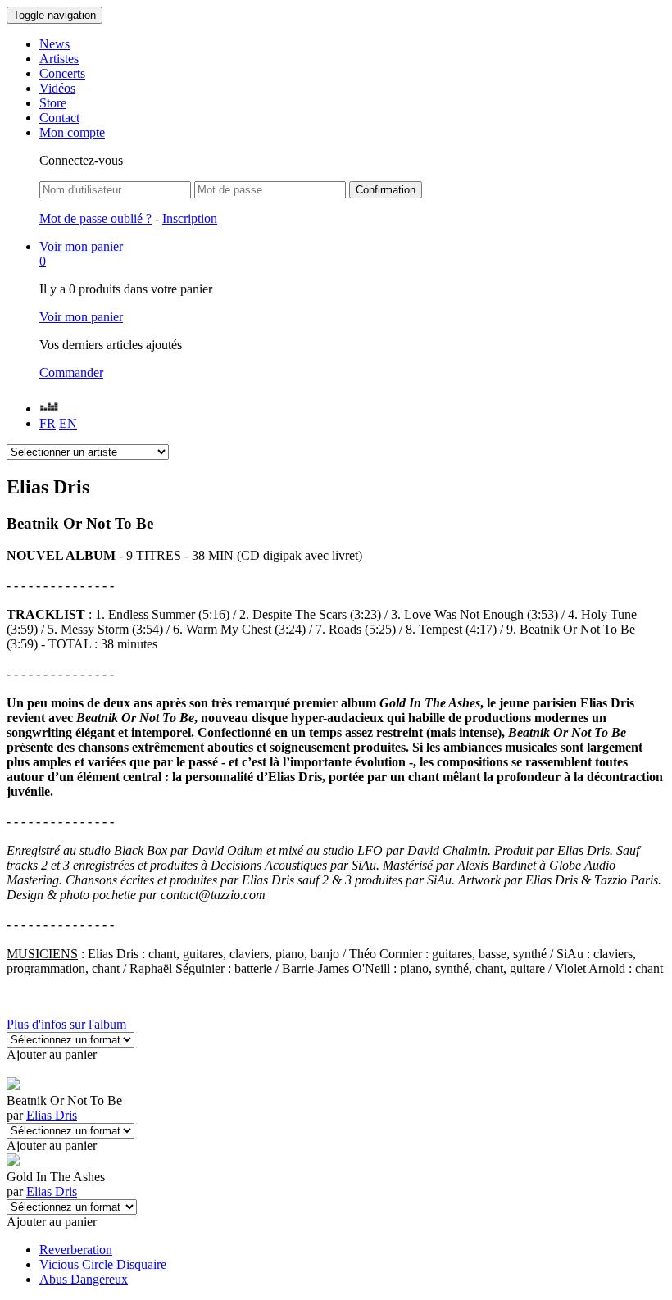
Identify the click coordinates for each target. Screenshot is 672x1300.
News (54, 44)
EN (68, 423)
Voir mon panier (81, 317)
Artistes (59, 59)
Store (52, 103)
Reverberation (75, 1250)
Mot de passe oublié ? (95, 218)
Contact (59, 118)
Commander (71, 373)
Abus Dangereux (83, 1279)
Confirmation (385, 190)
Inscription (189, 218)
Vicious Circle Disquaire (102, 1264)
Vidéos (57, 88)
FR (47, 423)
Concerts (62, 73)
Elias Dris (51, 1115)
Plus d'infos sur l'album (66, 1024)
